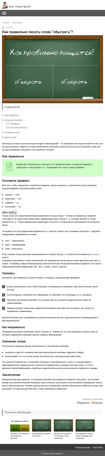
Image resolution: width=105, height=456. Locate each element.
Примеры (13, 123)
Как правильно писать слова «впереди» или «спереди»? (84, 436)
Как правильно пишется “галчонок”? (41, 435)
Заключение (9, 137)
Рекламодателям (82, 447)
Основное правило (12, 120)
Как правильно (10, 115)
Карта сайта (98, 447)
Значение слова (11, 132)
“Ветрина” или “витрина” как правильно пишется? (19, 436)
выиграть (94, 254)
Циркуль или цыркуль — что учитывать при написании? (63, 436)
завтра (79, 295)
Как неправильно (16, 127)
